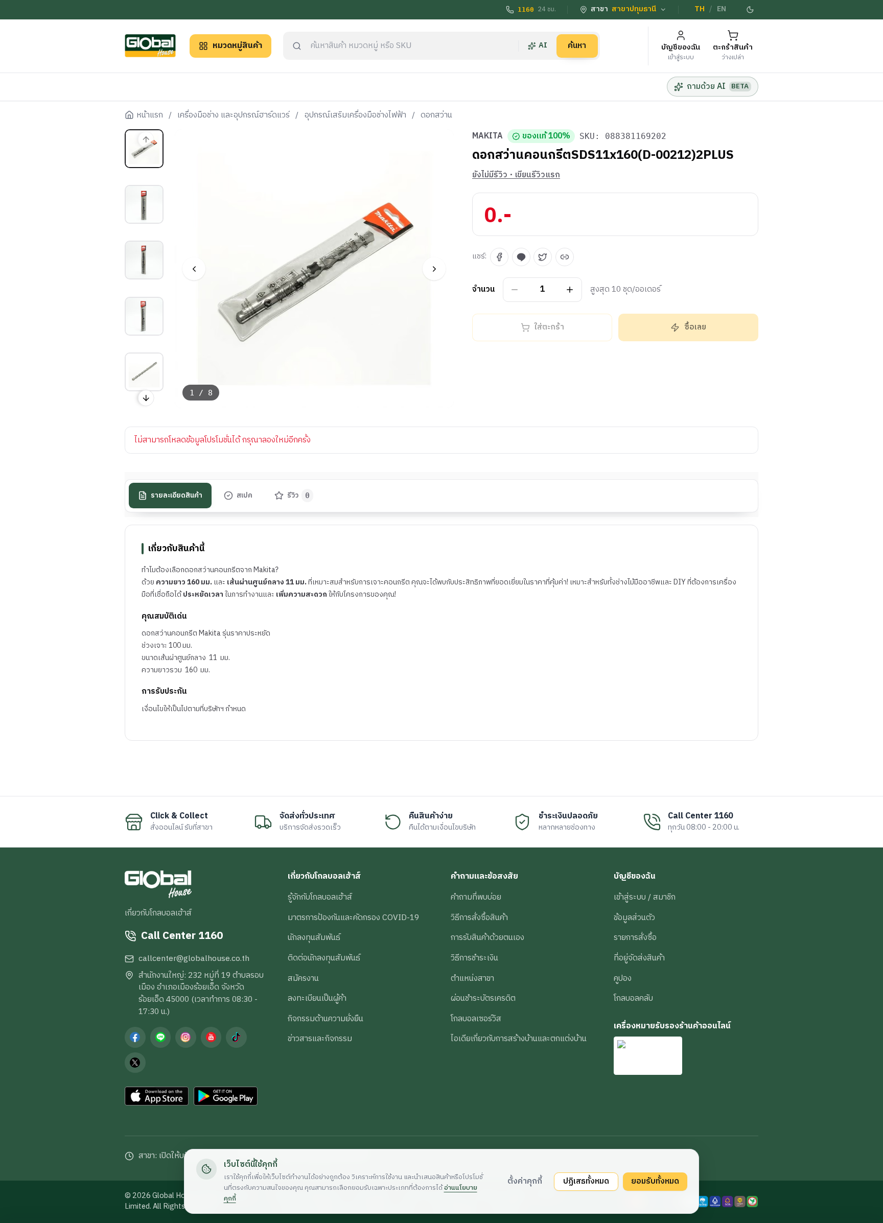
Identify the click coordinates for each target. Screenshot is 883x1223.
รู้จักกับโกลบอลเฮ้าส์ (320, 897)
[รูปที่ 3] (144, 260)
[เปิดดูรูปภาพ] (314, 269)
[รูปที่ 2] (144, 204)
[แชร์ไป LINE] (521, 257)
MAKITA (487, 136)
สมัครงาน (303, 978)
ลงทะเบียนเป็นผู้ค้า (317, 998)
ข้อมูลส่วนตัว (634, 917)
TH (699, 9)
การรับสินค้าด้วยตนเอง (487, 937)
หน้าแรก (149, 115)
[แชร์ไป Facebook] (499, 257)
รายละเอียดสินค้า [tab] (176, 495)
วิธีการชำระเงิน (474, 958)
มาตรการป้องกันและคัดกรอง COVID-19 (353, 917)
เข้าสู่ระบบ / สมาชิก (645, 897)
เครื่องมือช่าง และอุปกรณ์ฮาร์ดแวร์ (233, 115)
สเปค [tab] (244, 495)
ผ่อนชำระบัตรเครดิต (483, 998)
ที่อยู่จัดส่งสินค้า (639, 958)
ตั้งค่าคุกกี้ (524, 1181)
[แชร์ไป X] (542, 257)
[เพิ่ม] (570, 289)
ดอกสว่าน (436, 115)
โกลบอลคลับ (633, 998)
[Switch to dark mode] (750, 10)
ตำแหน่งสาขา (472, 978)
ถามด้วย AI (718, 86)
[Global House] (150, 45)
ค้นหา (577, 45)
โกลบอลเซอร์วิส (476, 1018)
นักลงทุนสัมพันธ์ (314, 937)
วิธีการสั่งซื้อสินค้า (479, 917)
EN (721, 9)
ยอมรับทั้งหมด (655, 1181)
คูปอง (623, 978)
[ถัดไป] (434, 268)
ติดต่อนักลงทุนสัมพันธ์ (324, 958)
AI (543, 45)
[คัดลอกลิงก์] (564, 257)
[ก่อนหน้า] (193, 268)
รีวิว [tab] (298, 495)
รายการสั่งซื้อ (635, 937)
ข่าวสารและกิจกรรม (320, 1038)
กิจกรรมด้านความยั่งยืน (325, 1018)
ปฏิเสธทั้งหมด (586, 1181)
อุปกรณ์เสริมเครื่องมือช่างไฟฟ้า (355, 115)
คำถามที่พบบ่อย (476, 897)
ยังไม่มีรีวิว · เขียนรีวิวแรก (516, 175)
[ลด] (514, 289)
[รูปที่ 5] (144, 371)
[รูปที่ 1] (144, 148)
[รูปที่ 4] (144, 316)
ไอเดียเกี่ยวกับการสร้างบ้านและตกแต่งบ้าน (519, 1038)
